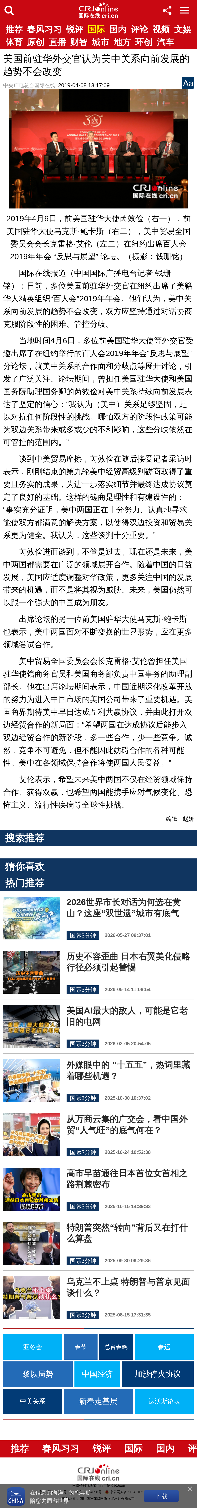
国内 (118, 29)
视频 (161, 29)
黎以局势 (38, 1374)
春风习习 (44, 29)
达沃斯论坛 (164, 1401)
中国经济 (97, 1374)
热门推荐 (25, 882)
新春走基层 (98, 1401)
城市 (100, 42)
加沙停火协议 (158, 1374)
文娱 (183, 29)
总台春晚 (116, 1347)
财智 (79, 42)
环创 (144, 42)
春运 (164, 1346)
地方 (122, 42)
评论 (139, 29)
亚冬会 (32, 1346)
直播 (57, 42)
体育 (14, 42)
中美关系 (32, 1401)
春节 (81, 1347)
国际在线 (98, 10)
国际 (96, 29)
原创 (35, 42)
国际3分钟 (83, 935)
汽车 (165, 42)
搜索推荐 (25, 837)
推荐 (14, 29)
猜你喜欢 (25, 866)
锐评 (74, 29)
